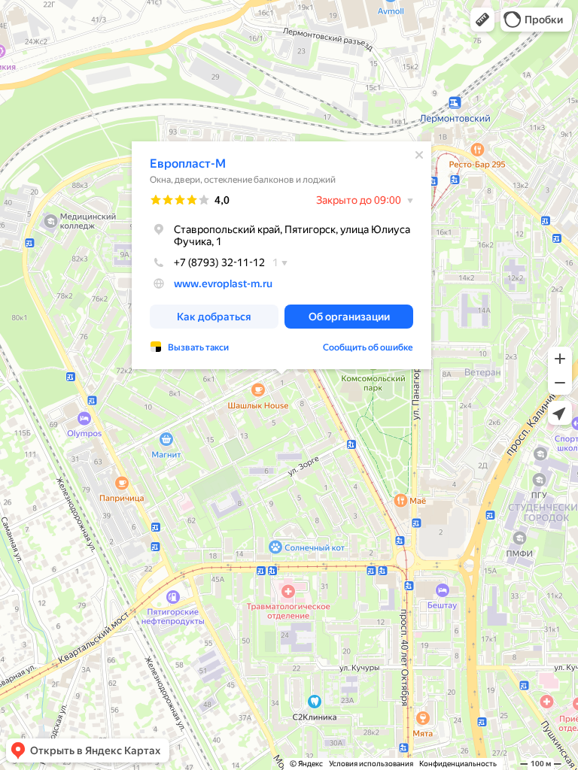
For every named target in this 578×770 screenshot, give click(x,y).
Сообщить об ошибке (368, 347)
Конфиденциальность (458, 763)
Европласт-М (188, 163)
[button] (482, 20)
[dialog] (281, 255)
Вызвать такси (198, 347)
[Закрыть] (419, 155)
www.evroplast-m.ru (223, 283)
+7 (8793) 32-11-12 (219, 262)
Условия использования (371, 763)
